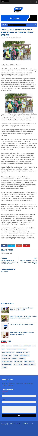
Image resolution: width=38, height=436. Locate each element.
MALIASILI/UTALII (6, 358)
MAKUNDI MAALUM (24, 355)
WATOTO (4, 368)
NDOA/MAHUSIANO (6, 364)
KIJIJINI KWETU (20, 352)
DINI (34, 346)
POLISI (15, 364)
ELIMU (3, 349)
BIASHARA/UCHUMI (16, 37)
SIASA (20, 364)
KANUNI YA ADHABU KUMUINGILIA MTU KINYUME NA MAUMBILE (22, 333)
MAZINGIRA (22, 358)
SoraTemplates (14, 427)
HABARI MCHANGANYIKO (8, 352)
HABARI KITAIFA (22, 349)
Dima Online (17, 424)
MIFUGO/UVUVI (18, 361)
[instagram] (36, 2)
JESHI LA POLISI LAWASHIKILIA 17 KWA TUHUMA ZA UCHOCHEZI (21, 309)
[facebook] (28, 2)
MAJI (10, 355)
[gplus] (33, 2)
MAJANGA (4, 355)
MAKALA (16, 355)
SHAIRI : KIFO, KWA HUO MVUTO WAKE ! (22, 324)
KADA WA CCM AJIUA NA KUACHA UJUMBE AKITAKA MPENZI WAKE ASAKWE (23, 317)
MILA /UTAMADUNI (29, 361)
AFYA (3, 346)
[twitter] (30, 2)
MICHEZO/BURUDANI (7, 361)
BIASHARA (16, 346)
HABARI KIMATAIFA (11, 349)
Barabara (8, 346)
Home (4, 25)
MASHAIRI (14, 358)
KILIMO (27, 352)
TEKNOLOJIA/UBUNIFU (29, 364)
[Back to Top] (18, 433)
